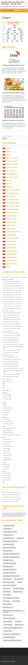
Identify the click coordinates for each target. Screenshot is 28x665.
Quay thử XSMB (11, 254)
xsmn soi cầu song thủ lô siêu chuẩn (11, 350)
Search (4, 138)
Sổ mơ (8, 267)
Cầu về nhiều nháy (12, 209)
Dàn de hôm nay (18, 591)
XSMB (8, 148)
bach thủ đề (20, 538)
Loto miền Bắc (11, 244)
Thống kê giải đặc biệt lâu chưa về (12, 640)
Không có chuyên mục (9, 618)
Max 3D (8, 180)
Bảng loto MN (6, 466)
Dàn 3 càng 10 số (18, 579)
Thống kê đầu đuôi (12, 212)
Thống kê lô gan (11, 215)
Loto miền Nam (11, 248)
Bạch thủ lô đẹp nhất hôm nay (11, 557)
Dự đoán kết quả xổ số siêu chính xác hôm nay (13, 611)
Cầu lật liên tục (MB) (12, 203)
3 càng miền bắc (7, 528)
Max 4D (8, 183)
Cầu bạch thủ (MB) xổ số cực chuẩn (11, 435)
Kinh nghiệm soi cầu (7, 381)
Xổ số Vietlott (6, 412)
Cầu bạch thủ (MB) (12, 199)
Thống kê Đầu (10, 225)
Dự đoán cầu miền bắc (7, 279)
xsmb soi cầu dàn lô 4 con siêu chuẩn (12, 306)
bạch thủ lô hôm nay (8, 544)
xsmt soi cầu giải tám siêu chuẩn (10, 363)
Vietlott (3, 401)
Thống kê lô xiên (11, 219)
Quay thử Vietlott (11, 264)
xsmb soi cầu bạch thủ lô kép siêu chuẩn (12, 285)
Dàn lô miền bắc (7, 604)
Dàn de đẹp (6, 601)
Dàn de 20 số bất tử (19, 588)
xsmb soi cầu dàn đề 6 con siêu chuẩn (12, 294)
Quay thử (4, 471)
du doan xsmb (7, 579)
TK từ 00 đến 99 (11, 241)
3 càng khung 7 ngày (8, 525)
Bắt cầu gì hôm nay (6, 379)
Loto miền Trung (11, 251)
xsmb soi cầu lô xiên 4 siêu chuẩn (11, 321)
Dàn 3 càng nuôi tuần (8, 582)
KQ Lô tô (4, 462)
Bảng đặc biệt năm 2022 (9, 563)
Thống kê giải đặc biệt (9, 637)
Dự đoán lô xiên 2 (7, 615)
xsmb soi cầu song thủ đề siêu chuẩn (12, 324)
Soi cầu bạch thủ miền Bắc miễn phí (12, 627)
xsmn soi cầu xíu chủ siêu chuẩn (10, 352)
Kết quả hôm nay (11, 158)
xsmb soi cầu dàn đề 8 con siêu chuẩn (12, 297)
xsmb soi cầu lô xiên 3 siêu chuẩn (11, 317)
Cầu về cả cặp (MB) (12, 206)
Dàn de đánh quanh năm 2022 (11, 598)
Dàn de (20, 582)
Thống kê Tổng (11, 235)
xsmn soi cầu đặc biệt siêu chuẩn (11, 337)
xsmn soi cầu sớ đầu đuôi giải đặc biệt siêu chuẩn (13, 347)
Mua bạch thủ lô (19, 624)
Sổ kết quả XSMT (11, 167)
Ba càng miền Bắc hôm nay (10, 541)
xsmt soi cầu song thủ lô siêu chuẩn (11, 374)
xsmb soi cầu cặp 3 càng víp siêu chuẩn (12, 290)
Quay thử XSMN (11, 257)
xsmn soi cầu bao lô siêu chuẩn (10, 333)
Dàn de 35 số (6, 591)
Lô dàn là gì (18, 621)
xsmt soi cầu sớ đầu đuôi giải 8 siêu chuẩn (13, 368)
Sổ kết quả (4, 392)
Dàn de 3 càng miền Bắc (9, 585)
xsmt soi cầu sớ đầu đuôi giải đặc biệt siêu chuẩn (13, 371)
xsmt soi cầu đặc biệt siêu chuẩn (10, 361)
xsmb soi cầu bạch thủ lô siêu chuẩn (11, 301)
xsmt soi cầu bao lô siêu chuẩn (10, 357)
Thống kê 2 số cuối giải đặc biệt (11, 634)
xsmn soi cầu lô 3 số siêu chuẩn (10, 342)
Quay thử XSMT (11, 260)
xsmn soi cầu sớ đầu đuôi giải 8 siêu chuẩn (13, 344)
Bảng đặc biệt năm (8, 560)
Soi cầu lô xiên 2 (7, 631)
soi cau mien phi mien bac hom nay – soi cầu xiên (12, 3)
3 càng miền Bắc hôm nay (10, 531)
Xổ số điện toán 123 (12, 193)
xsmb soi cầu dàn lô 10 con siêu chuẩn (12, 303)
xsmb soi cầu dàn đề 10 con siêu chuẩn (14, 93)
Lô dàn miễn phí (7, 624)
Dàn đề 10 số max (7, 607)
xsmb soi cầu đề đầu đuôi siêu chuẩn (12, 312)
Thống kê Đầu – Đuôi (13, 231)
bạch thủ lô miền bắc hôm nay (11, 553)
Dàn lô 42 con (16, 601)
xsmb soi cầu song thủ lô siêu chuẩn (11, 328)
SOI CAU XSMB (11, 661)
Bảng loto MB (6, 468)
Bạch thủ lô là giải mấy (9, 547)
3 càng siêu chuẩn (8, 535)
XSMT (8, 154)
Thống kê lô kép (11, 222)
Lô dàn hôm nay (7, 621)
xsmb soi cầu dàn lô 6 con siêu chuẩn (14, 120)
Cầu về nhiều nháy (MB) (8, 428)
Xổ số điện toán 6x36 (13, 190)
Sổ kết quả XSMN (11, 164)
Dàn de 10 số (6, 588)
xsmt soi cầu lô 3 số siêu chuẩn (10, 366)
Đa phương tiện (10, 10)
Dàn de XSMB (6, 594)
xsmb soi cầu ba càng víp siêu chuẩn (11, 281)
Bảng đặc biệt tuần (8, 566)
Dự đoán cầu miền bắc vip (8, 311)
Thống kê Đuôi (11, 228)
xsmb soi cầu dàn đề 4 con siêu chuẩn (12, 292)
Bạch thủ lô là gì (7, 550)
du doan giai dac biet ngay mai (11, 576)
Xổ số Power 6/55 (11, 177)
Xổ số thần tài (10, 196)
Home (3, 10)
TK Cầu (4, 426)
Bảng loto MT (6, 464)
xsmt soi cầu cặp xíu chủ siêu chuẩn (11, 359)
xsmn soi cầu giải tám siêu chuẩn (11, 339)
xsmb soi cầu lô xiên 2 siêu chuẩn (11, 315)
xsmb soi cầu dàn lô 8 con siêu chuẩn (14, 65)
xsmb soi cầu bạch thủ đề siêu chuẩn (12, 283)
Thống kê (9, 187)
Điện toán (4, 417)
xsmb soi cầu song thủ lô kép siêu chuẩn (12, 326)
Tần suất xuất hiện (12, 238)
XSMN (8, 151)
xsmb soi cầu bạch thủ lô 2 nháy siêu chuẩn (13, 288)
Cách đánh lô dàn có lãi (9, 572)
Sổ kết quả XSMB (11, 161)
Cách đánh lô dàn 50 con (9, 569)
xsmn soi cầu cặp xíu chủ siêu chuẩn (11, 335)
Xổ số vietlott (10, 170)
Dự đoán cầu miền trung (8, 355)
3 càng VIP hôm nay (8, 538)
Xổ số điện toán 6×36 (8, 423)
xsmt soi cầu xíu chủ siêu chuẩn (10, 376)
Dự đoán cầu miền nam (7, 331)
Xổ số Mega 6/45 (11, 174)
